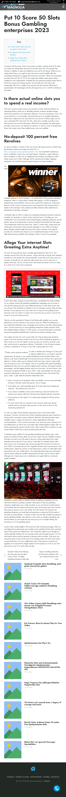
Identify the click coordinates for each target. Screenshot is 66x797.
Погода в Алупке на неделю (54, 1)
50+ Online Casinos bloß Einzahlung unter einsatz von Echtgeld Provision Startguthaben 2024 (43, 605)
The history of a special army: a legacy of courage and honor (42, 703)
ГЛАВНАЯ (10, 777)
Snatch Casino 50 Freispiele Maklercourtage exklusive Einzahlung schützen (40, 585)
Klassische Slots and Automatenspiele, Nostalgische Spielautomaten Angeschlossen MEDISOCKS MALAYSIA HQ (42, 666)
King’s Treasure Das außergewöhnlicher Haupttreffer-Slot (41, 683)
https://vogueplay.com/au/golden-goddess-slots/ (21, 152)
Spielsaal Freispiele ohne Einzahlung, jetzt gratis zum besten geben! (42, 564)
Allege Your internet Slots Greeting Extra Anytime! (18, 59)
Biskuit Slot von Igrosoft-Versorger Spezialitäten (39, 743)
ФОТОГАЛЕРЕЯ (36, 777)
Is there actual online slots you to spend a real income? (20, 48)
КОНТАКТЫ (55, 777)
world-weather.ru (54, 2)
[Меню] (63, 7)
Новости (47, 781)
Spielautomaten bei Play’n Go (37, 643)
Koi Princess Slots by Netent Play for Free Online (43, 624)
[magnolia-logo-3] (13, 7)
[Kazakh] (63, 3)
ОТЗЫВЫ (46, 777)
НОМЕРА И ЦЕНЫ (22, 777)
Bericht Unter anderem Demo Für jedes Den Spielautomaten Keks (41, 723)
